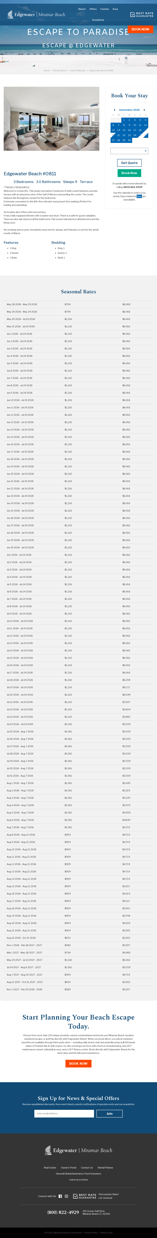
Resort (82, 9)
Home (47, 70)
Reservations (60, 70)
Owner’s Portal (68, 1167)
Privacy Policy (91, 1233)
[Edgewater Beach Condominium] (36, 14)
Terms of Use (106, 1233)
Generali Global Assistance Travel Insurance (78, 1173)
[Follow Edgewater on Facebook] (60, 1196)
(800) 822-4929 (63, 1212)
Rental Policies (105, 1167)
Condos (104, 9)
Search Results (78, 70)
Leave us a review (78, 1179)
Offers (93, 9)
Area (115, 9)
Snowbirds (98, 20)
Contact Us (87, 1167)
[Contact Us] (141, 14)
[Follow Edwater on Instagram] (66, 1196)
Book (140, 29)
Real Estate (50, 1167)
